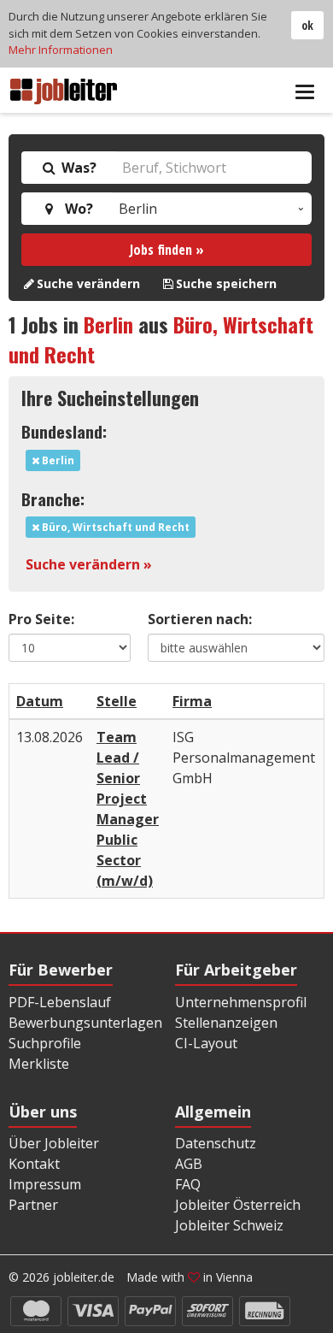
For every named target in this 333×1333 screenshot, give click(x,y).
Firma (192, 701)
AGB (188, 1163)
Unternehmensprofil (241, 1002)
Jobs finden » (167, 249)
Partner (33, 1204)
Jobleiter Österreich (238, 1204)
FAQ (188, 1184)
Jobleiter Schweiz (229, 1225)
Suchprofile (45, 1043)
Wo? (75, 208)
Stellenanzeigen (226, 1022)
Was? (77, 167)
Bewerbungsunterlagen (85, 1022)
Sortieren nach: (200, 619)
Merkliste (39, 1063)
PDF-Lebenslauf (60, 1002)
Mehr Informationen (61, 49)
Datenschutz (215, 1143)
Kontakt (34, 1163)
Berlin (108, 324)
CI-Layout (206, 1043)
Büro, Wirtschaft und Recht (114, 527)
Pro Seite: (41, 619)
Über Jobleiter (54, 1143)
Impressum (45, 1184)
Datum (39, 701)
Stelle (116, 701)
